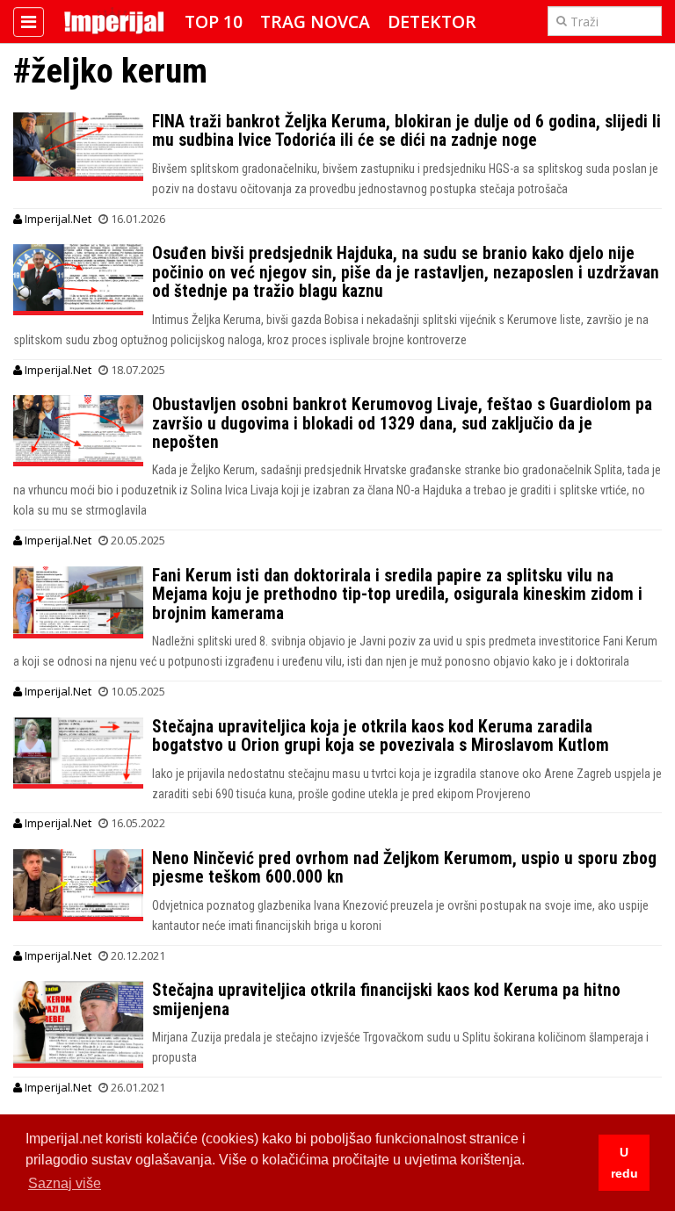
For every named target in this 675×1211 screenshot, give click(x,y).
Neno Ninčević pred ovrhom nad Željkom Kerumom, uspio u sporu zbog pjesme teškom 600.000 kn (404, 867)
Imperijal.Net (56, 219)
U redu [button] (624, 1162)
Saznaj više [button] (64, 1183)
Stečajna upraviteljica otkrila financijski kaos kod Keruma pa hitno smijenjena (386, 999)
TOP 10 (214, 21)
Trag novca (315, 21)
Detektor (432, 21)
